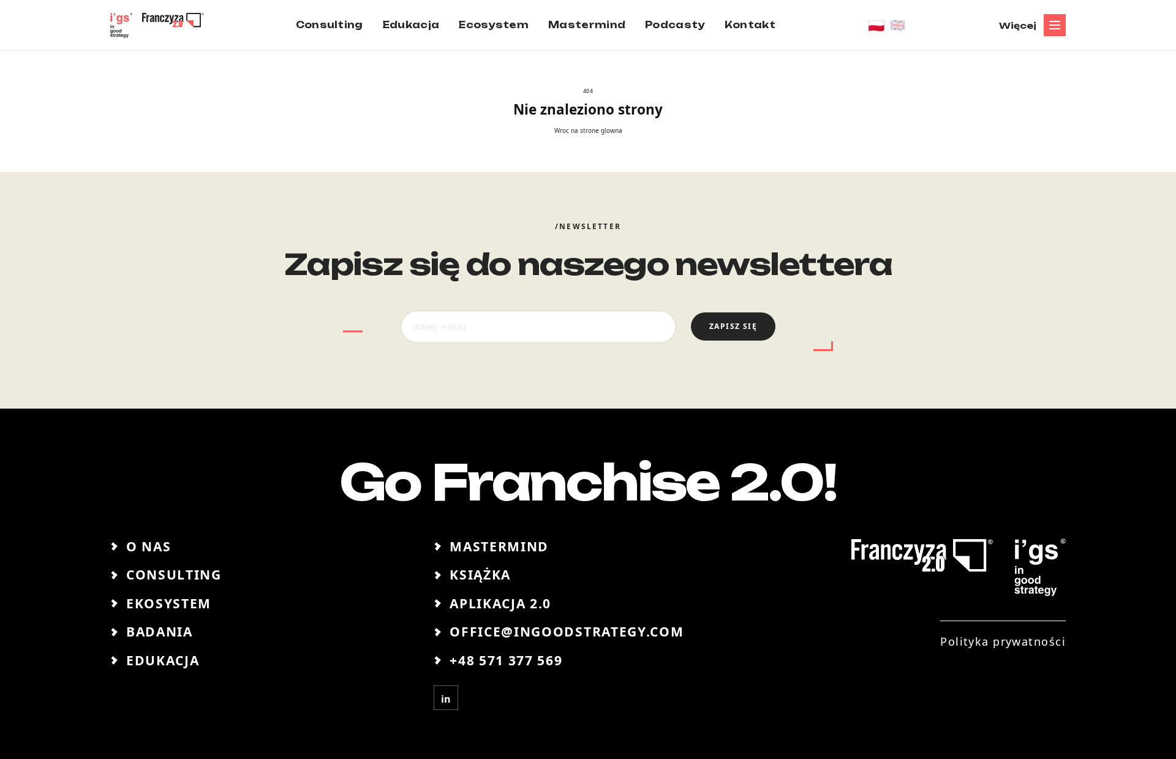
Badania (159, 631)
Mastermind (499, 546)
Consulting (174, 574)
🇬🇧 (897, 24)
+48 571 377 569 (506, 660)
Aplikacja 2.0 (500, 603)
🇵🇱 (876, 25)
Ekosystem (168, 603)
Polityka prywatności (1003, 641)
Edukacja (162, 660)
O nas (148, 546)
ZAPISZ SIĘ (733, 326)
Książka (480, 574)
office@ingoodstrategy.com (567, 631)
